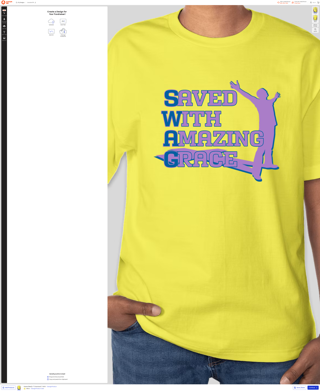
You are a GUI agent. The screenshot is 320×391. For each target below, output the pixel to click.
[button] (300, 3)
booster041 (30, 2)
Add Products (9, 387)
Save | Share (301, 387)
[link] (6, 3)
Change (52, 386)
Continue (312, 387)
